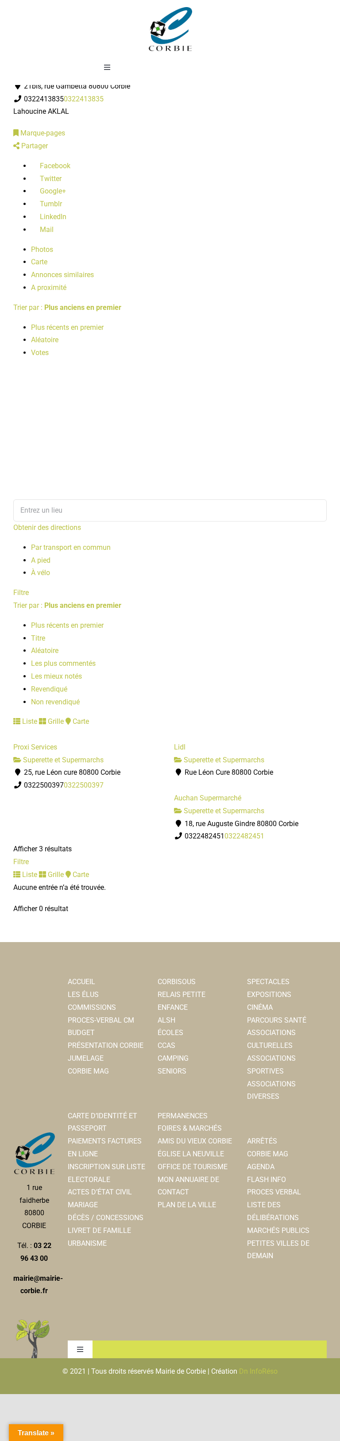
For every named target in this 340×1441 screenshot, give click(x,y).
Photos (42, 249)
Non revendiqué (55, 702)
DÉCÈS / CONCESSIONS (105, 1217)
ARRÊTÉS (262, 1141)
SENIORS (172, 1071)
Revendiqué (49, 689)
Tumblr (50, 204)
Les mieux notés (56, 676)
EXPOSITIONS (269, 994)
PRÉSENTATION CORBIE (105, 1045)
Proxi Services (35, 747)
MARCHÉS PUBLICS (278, 1230)
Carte (39, 262)
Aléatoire (44, 340)
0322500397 (84, 785)
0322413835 (84, 99)
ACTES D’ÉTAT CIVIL (100, 1192)
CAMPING (173, 1058)
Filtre (21, 592)
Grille (55, 721)
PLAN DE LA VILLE (187, 1205)
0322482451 (244, 836)
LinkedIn (52, 216)
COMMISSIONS (92, 1007)
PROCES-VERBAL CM (101, 1020)
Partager (33, 146)
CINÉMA (260, 1007)
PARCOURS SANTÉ (276, 1020)
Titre (38, 638)
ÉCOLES (170, 1032)
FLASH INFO (266, 1179)
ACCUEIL (81, 981)
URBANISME (87, 1243)
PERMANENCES (183, 1116)
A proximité (48, 287)
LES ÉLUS (83, 994)
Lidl (179, 747)
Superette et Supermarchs (62, 760)
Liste (28, 721)
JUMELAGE (86, 1058)
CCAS (166, 1045)
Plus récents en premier (67, 327)
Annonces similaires (62, 274)
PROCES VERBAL (274, 1192)
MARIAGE (83, 1205)
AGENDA (260, 1167)
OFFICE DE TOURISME (193, 1167)
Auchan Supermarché (207, 798)
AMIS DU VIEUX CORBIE (195, 1141)
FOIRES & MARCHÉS (190, 1128)
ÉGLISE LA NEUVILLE (191, 1154)
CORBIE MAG (88, 1071)
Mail (46, 229)
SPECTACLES (268, 981)
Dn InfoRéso (258, 1371)
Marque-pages (42, 133)
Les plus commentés (63, 663)
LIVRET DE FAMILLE (99, 1230)
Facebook (54, 166)
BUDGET (81, 1032)
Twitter (50, 178)
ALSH (166, 1020)
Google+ (52, 191)
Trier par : (67, 307)
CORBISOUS (177, 981)
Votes (40, 352)
